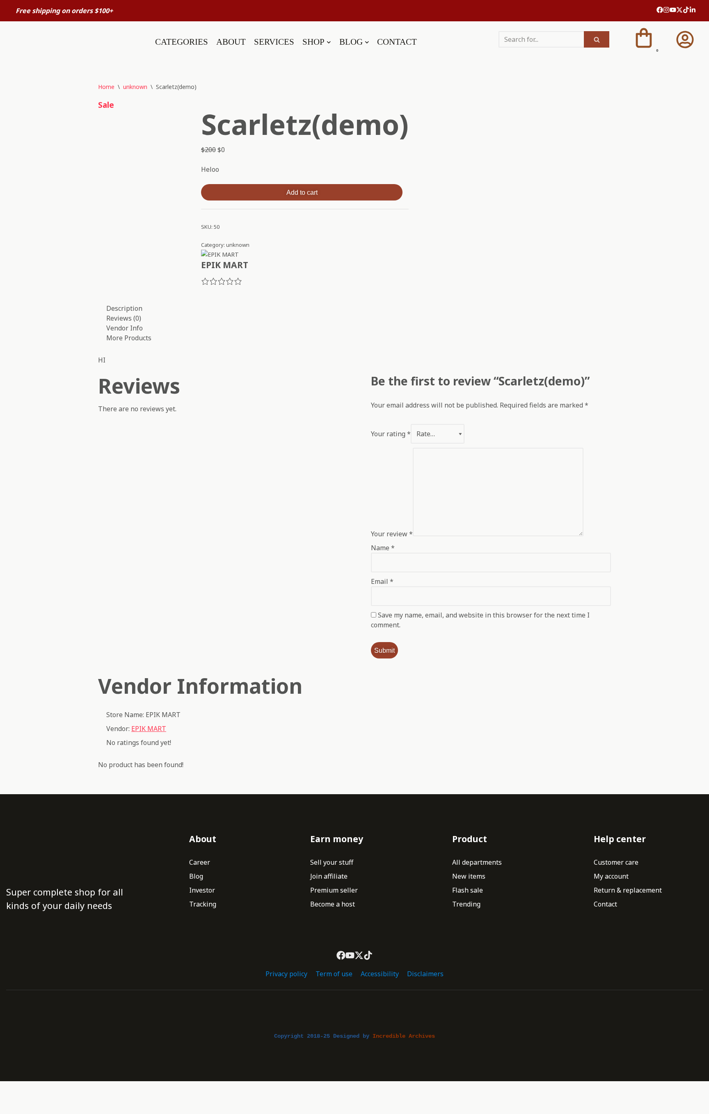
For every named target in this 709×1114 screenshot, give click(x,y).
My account (611, 876)
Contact (397, 42)
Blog (196, 876)
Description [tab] (124, 308)
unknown (135, 87)
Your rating (391, 433)
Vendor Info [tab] (124, 328)
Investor (202, 890)
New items (468, 876)
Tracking (202, 904)
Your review (392, 533)
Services (274, 42)
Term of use (334, 973)
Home (106, 87)
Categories (181, 42)
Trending (466, 904)
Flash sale (467, 890)
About (231, 42)
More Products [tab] (128, 337)
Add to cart (302, 192)
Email (382, 581)
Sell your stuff (331, 862)
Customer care (616, 862)
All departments (477, 862)
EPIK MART (148, 728)
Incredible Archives (404, 1036)
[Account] (685, 39)
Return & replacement (628, 890)
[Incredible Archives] (60, 41)
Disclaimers (425, 973)
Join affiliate (329, 876)
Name (383, 547)
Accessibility (380, 973)
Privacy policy (286, 973)
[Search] (596, 39)
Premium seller (334, 890)
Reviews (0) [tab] (123, 318)
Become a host (332, 904)
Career (199, 862)
